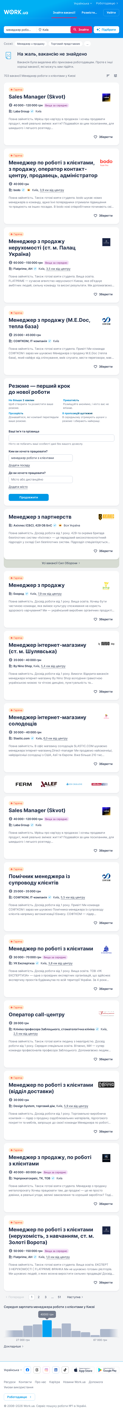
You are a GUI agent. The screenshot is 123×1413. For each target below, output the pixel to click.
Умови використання (18, 1387)
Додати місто (18, 486)
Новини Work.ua (74, 1382)
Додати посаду (19, 465)
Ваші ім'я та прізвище (24, 431)
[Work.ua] (16, 12)
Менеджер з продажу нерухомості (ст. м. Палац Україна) (42, 247)
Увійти (111, 12)
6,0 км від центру (55, 738)
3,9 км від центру (52, 190)
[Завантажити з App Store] (83, 1369)
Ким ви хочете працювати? (28, 451)
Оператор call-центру (37, 1014)
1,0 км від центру (58, 1257)
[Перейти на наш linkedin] (55, 1369)
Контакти (25, 1382)
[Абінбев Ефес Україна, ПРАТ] (99, 784)
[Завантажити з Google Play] (108, 1369)
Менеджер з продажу (31, 43)
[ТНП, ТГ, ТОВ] (49, 784)
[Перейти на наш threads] (36, 1369)
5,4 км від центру (53, 666)
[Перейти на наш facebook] (27, 1369)
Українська (11, 1370)
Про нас (40, 1382)
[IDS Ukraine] (74, 784)
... (87, 43)
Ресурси (10, 1382)
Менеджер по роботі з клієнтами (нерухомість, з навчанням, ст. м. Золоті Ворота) (51, 1235)
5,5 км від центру (73, 897)
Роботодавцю (105, 3)
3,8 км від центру (60, 963)
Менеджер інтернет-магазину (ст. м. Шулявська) (47, 648)
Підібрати (109, 29)
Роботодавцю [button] (17, 1397)
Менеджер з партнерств (40, 517)
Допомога (96, 1382)
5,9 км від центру (76, 1106)
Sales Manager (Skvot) (37, 97)
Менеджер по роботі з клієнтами (51, 948)
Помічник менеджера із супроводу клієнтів (39, 879)
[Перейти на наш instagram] (46, 1369)
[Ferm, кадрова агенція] (23, 784)
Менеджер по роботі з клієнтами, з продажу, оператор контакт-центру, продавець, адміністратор (53, 168)
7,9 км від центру (50, 593)
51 (59, 1297)
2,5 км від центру (25, 1033)
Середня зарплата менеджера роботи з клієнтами (49, 1307)
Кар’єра (54, 1382)
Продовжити (28, 497)
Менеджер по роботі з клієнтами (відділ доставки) (51, 1088)
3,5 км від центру (58, 268)
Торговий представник (65, 43)
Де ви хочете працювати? (27, 473)
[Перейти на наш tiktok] (65, 1369)
